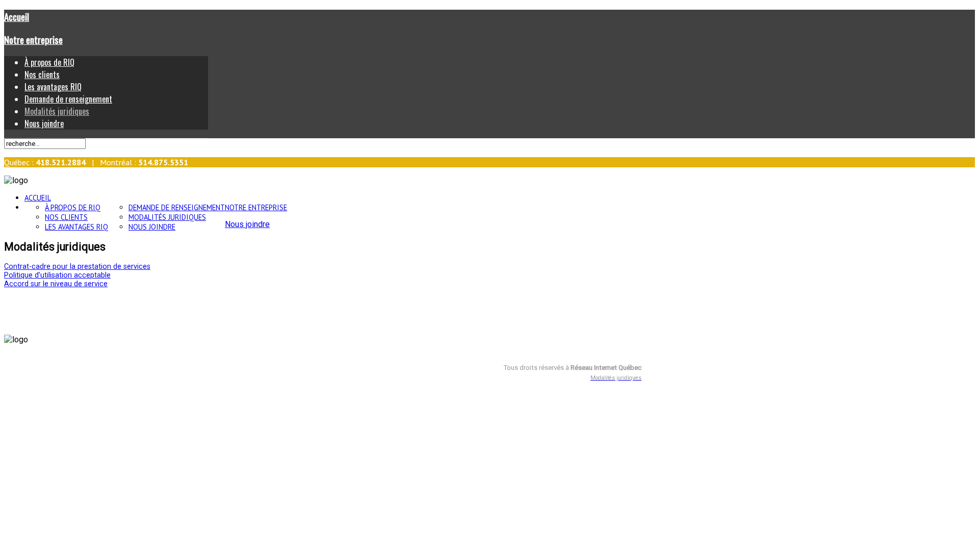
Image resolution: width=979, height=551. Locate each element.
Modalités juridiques (56, 111)
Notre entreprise (33, 39)
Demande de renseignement (68, 99)
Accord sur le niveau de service (56, 284)
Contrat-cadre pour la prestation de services (77, 266)
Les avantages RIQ (53, 87)
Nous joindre (44, 123)
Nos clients (42, 74)
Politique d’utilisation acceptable (57, 275)
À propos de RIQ (49, 62)
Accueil (16, 16)
